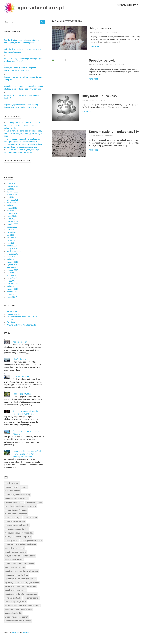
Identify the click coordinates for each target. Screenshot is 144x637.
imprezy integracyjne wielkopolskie (18, 533)
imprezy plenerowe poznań (31, 540)
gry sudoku (9, 506)
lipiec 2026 (11, 184)
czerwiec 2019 (12, 254)
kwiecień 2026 (12, 192)
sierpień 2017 (12, 278)
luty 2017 (10, 294)
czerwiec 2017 (12, 284)
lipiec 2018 (11, 257)
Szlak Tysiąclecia (19, 359)
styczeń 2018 (12, 265)
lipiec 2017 (11, 281)
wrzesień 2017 (12, 275)
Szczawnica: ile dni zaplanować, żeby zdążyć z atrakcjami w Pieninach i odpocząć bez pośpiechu (27, 454)
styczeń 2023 (12, 232)
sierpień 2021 (12, 240)
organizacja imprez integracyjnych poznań (21, 583)
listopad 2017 (12, 270)
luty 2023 (10, 230)
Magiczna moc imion (105, 28)
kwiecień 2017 (12, 289)
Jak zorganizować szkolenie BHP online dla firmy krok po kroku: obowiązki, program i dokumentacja (23, 125)
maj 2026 (10, 189)
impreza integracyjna (12, 518)
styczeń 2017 (12, 297)
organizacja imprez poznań (15, 590)
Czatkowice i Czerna (20, 376)
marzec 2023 (12, 227)
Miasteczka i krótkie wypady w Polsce (22, 317)
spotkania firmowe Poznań (15, 605)
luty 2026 (10, 197)
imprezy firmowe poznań (14, 521)
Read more (94, 47)
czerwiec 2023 (12, 221)
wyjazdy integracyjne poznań (16, 617)
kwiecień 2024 (12, 213)
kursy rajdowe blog (12, 556)
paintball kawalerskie (12, 598)
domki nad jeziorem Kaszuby (16, 498)
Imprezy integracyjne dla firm (16, 529)
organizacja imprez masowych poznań (20, 586)
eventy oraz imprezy (34, 502)
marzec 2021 (12, 246)
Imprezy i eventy (112, 32)
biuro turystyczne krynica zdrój (17, 495)
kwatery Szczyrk (28, 556)
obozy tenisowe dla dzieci (15, 567)
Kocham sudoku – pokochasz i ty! (114, 132)
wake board (9, 609)
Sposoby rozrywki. (102, 60)
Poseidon (26, 633)
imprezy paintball (11, 540)
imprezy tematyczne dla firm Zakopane (20, 544)
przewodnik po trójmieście (15, 602)
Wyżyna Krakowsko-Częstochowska (21, 325)
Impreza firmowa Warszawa (15, 510)
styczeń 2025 (12, 208)
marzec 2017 (12, 292)
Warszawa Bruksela (24, 609)
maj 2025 (10, 205)
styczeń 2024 (12, 216)
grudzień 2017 (12, 267)
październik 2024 (13, 211)
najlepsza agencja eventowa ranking (19, 563)
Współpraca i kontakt (127, 5)
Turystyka (11, 322)
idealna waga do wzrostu (26, 506)
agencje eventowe (11, 483)
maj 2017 (10, 286)
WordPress (16, 633)
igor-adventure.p (97, 32)
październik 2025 (13, 203)
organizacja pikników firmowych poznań (20, 594)
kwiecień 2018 (12, 262)
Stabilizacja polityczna (21, 394)
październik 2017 (13, 273)
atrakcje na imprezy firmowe (16, 487)
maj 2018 (10, 259)
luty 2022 (10, 235)
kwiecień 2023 (12, 224)
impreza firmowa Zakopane (15, 514)
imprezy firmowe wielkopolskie (16, 525)
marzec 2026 (12, 194)
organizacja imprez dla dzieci (16, 575)
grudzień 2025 (12, 200)
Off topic (121, 64)
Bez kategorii (12, 311)
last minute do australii (13, 560)
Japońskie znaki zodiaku (14, 548)
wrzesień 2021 (12, 238)
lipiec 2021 (11, 243)
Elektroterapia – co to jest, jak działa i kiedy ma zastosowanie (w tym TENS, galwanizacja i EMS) (23, 133)
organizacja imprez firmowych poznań (20, 579)
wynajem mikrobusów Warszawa (17, 621)
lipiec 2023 (11, 219)
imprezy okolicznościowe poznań (17, 537)
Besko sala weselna (12, 491)
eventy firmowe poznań (14, 502)
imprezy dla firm (30, 518)
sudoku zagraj (34, 605)
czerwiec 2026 (12, 186)
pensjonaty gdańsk (31, 598)
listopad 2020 (12, 248)
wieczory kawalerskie (13, 613)
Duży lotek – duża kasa (99, 96)
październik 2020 (13, 251)
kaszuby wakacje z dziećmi (15, 552)
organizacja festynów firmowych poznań (21, 571)
